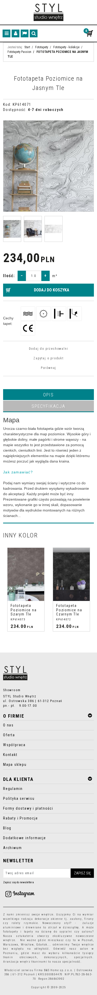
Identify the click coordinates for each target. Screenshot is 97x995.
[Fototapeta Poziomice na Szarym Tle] (26, 574)
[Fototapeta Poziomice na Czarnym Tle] (71, 574)
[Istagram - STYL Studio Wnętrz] (20, 893)
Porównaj (48, 368)
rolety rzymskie (25, 923)
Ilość (9, 275)
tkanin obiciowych (20, 957)
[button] (48, 394)
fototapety (10, 931)
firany (89, 919)
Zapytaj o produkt (48, 358)
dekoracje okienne (49, 919)
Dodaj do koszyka (51, 290)
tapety (28, 931)
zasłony (76, 919)
